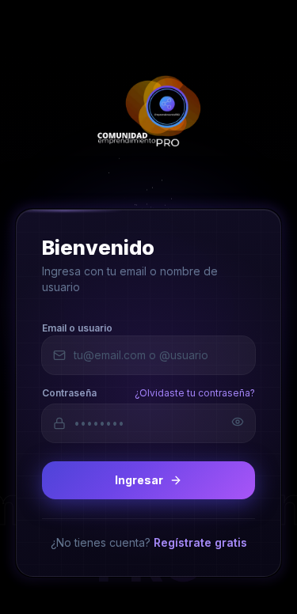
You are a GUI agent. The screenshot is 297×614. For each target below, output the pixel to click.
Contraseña (69, 392)
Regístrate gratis (200, 541)
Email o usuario (77, 327)
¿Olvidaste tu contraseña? (195, 392)
